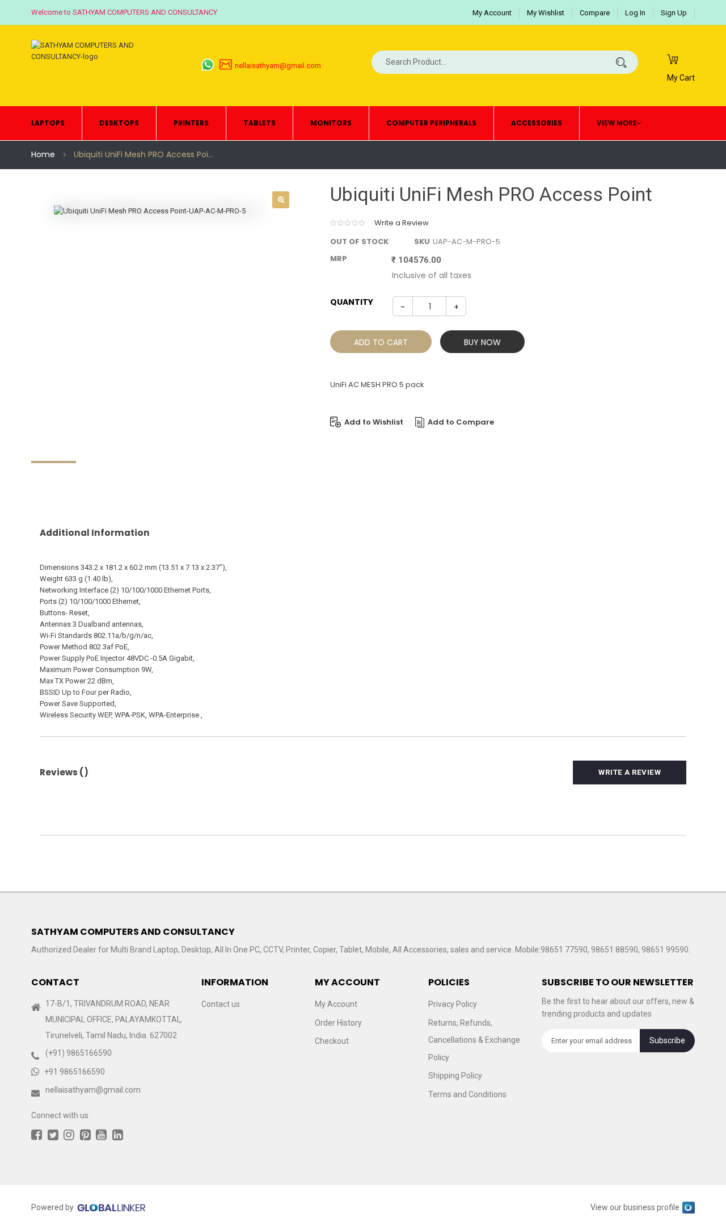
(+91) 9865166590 (78, 1052)
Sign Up (674, 13)
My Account (492, 13)
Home (43, 154)
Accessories (536, 123)
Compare (595, 13)
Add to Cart (381, 342)
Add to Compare (461, 422)
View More (617, 123)
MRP (338, 258)
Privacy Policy (452, 1004)
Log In (635, 13)
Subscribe (667, 1040)
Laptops (48, 123)
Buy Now (482, 342)
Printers (191, 123)
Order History (338, 1022)
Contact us (220, 1004)
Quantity (351, 302)
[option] (164, 316)
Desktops (119, 123)
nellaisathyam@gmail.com (278, 65)
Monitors (331, 123)
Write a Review (401, 222)
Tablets (259, 123)
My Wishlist (545, 13)
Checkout (332, 1041)
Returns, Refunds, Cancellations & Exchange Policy (474, 1040)
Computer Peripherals (431, 123)
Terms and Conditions (467, 1094)
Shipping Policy (455, 1075)
